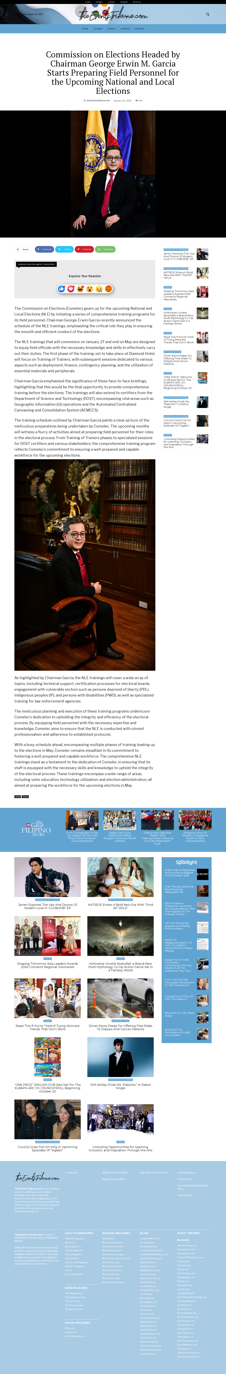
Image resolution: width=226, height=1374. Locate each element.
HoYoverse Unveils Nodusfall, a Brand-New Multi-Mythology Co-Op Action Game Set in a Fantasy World (178, 318)
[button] (208, 14)
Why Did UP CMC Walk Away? (179, 1014)
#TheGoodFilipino (172, 352)
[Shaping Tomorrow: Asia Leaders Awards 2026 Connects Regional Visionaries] (202, 292)
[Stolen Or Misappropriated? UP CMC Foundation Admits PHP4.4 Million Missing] (202, 944)
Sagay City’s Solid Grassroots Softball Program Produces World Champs (120, 837)
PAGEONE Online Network (176, 250)
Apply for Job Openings (114, 1172)
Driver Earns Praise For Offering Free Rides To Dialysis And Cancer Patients (178, 359)
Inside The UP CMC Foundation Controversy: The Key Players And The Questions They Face (178, 965)
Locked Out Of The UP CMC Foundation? (179, 998)
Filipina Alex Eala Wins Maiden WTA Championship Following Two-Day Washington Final (157, 838)
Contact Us (71, 1172)
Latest (17, 796)
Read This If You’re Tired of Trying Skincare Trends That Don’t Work (179, 339)
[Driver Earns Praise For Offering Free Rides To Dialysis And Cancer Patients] (202, 356)
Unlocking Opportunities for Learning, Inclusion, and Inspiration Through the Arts (179, 443)
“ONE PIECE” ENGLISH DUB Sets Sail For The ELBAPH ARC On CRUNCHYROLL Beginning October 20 (178, 383)
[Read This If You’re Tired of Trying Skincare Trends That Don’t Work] (202, 337)
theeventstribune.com (98, 100)
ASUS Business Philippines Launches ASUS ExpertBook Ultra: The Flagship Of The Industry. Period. (180, 909)
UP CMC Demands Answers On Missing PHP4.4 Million (177, 926)
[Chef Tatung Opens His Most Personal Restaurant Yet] (202, 891)
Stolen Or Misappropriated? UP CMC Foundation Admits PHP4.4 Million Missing (179, 945)
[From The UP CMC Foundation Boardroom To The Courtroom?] (202, 984)
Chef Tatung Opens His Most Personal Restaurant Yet (179, 889)
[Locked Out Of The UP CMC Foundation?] (202, 1001)
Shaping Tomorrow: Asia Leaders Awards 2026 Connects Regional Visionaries (179, 295)
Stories (25, 796)
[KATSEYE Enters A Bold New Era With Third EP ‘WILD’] (202, 273)
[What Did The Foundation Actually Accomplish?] (202, 1034)
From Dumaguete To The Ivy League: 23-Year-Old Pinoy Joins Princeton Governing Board (82, 837)
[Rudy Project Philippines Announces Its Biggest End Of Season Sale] (202, 874)
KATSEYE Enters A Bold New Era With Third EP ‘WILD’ (178, 275)
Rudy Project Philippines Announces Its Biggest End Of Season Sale (180, 872)
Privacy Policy (184, 1179)
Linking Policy (184, 1195)
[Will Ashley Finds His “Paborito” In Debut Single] (202, 402)
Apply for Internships (113, 1179)
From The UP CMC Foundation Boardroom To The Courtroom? (180, 982)
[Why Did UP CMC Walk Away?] (202, 1017)
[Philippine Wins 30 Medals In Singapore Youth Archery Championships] (195, 820)
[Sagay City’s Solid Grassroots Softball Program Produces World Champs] (119, 820)
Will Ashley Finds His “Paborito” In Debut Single (176, 404)
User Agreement (186, 1172)
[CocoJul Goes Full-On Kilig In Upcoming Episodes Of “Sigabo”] (202, 421)
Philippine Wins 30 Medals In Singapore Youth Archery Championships (195, 837)
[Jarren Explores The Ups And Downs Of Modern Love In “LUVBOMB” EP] (202, 254)
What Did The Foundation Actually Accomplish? (177, 1032)
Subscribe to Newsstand (153, 1172)
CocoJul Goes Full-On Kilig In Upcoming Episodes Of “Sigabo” (177, 423)
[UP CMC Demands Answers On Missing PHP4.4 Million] (202, 927)
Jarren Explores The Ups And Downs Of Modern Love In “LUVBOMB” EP (179, 256)
